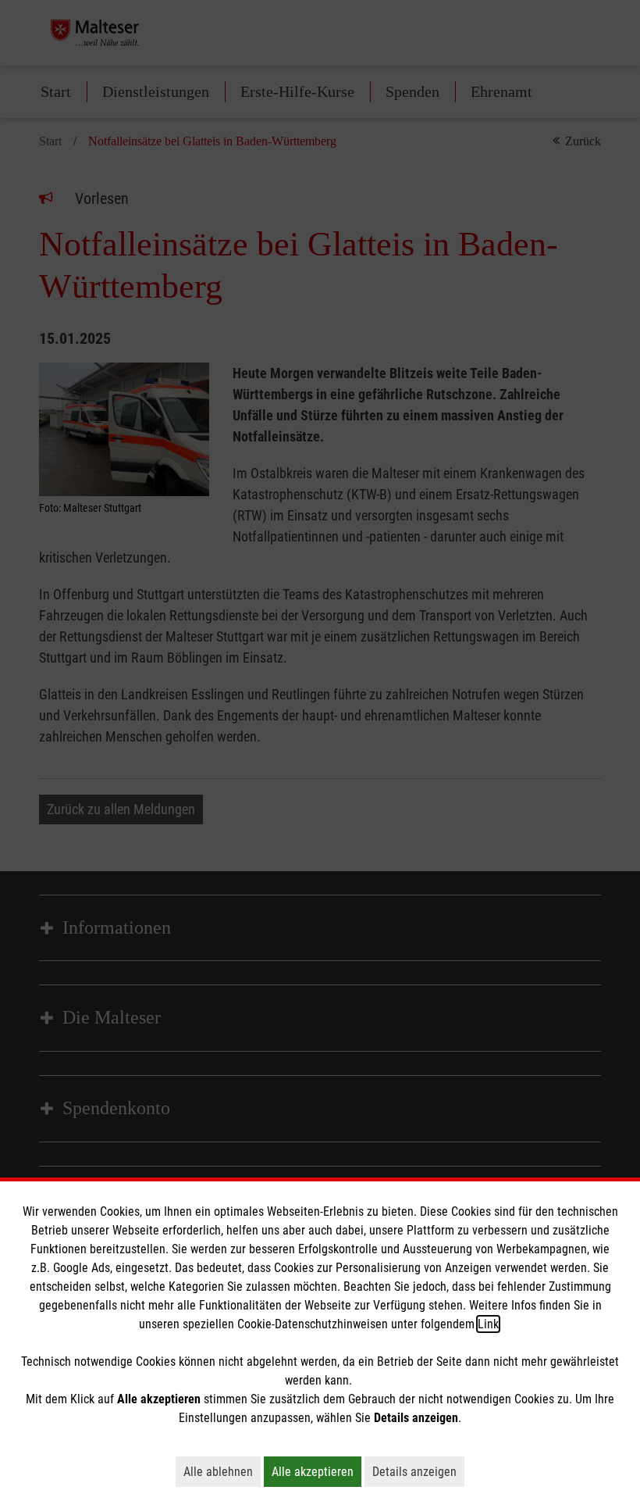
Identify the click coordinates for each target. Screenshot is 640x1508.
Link (488, 1324)
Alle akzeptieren (316, 1471)
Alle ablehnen (222, 1471)
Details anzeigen (418, 1471)
